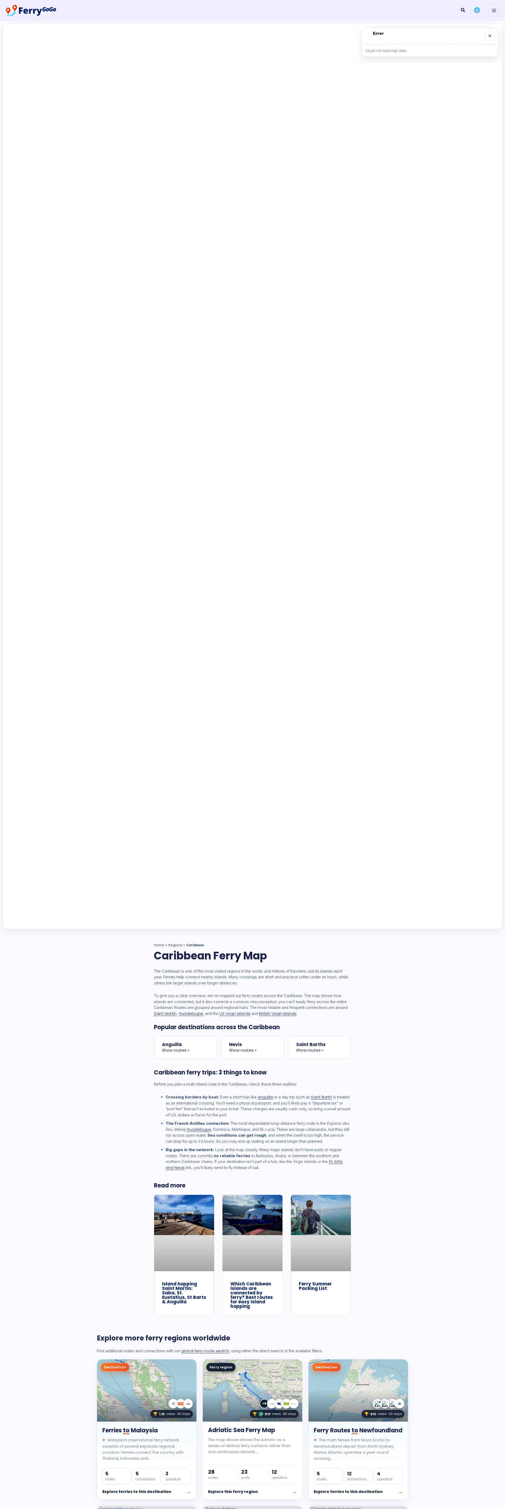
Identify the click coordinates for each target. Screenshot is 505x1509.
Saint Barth (321, 1097)
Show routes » (175, 1050)
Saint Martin (165, 1013)
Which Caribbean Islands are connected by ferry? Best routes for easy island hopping (251, 1295)
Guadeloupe (191, 1013)
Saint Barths (311, 1044)
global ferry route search (205, 1351)
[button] (463, 10)
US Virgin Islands (234, 1013)
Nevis (235, 1044)
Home (159, 945)
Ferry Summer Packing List (315, 1286)
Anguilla (172, 1044)
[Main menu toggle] (494, 10)
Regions (175, 945)
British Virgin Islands (277, 1013)
